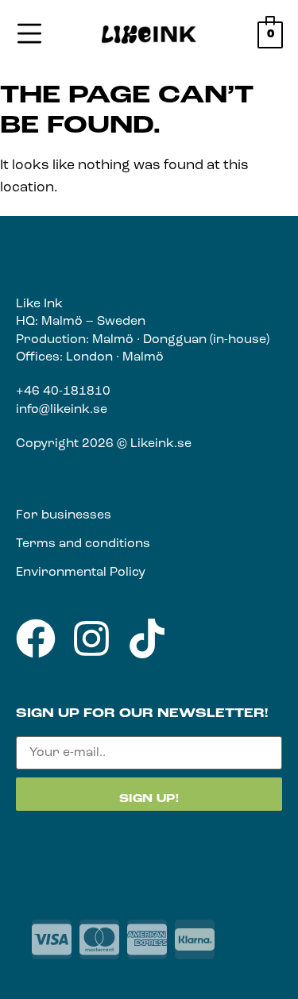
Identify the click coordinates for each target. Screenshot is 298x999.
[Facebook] (36, 638)
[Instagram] (91, 638)
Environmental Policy (80, 572)
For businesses (63, 515)
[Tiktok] (147, 638)
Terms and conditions (83, 544)
